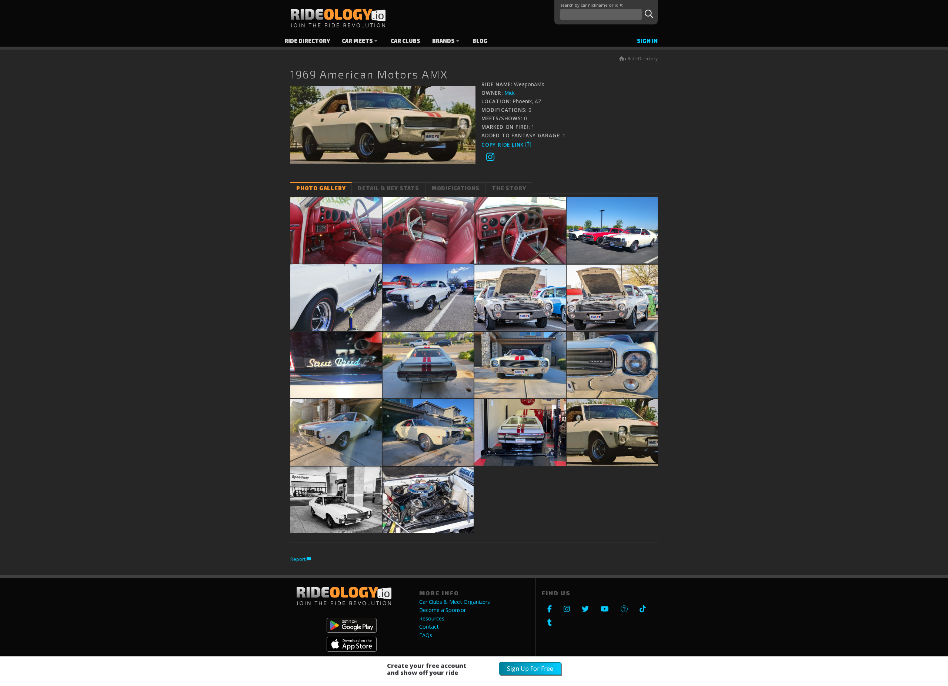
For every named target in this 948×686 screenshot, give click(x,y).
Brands (443, 41)
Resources (431, 618)
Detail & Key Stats (388, 188)
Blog (480, 41)
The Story (509, 188)
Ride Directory (307, 41)
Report (298, 559)
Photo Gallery (321, 188)
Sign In (647, 41)
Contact (429, 626)
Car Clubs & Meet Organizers (454, 602)
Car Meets (357, 41)
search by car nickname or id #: (591, 5)
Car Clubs (405, 41)
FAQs (425, 635)
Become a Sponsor (442, 610)
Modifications (455, 188)
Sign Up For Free (530, 669)
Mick (510, 92)
